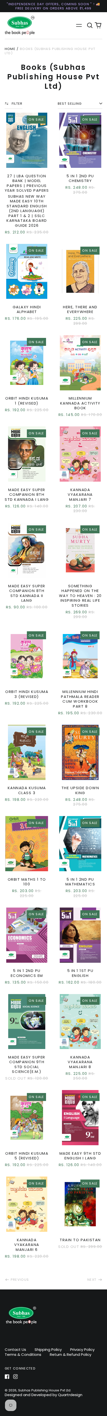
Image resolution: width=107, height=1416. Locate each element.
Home (10, 48)
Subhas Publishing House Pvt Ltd (44, 1390)
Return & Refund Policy (70, 1354)
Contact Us (15, 1349)
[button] (90, 25)
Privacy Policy (82, 1349)
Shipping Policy (48, 1349)
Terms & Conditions (23, 1354)
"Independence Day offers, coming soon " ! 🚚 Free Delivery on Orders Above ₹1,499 (53, 6)
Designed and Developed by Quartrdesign (43, 1394)
